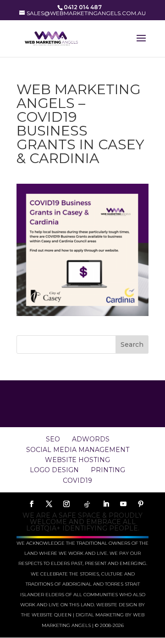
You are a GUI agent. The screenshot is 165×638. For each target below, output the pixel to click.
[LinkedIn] (106, 504)
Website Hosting (77, 460)
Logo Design (54, 470)
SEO (53, 439)
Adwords (91, 439)
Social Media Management (77, 450)
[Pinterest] (141, 504)
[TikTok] (87, 504)
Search (132, 344)
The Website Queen (46, 615)
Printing (108, 470)
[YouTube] (123, 504)
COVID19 (77, 480)
